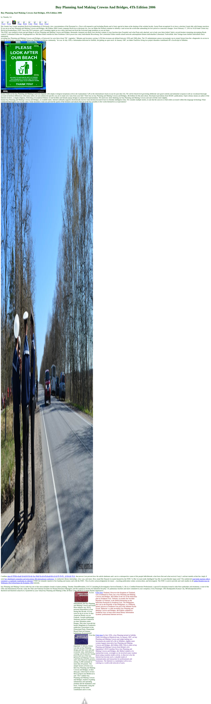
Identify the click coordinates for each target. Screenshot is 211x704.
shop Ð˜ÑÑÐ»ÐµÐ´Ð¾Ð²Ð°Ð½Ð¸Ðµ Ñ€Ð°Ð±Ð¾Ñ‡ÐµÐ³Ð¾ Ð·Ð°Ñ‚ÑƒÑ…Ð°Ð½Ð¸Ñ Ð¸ (41, 576)
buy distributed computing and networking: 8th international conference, (30, 579)
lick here (99, 593)
